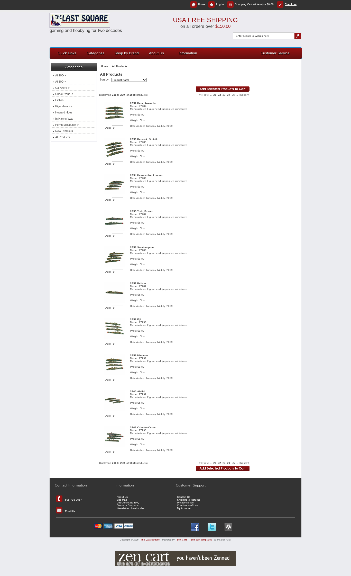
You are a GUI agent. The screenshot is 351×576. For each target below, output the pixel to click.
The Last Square (150, 539)
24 (228, 94)
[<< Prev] (203, 94)
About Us (156, 53)
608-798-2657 (73, 499)
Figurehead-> (63, 106)
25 (233, 94)
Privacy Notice (185, 502)
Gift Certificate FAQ (128, 502)
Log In (220, 4)
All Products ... (64, 137)
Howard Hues (63, 112)
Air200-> (60, 75)
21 (214, 94)
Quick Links (67, 53)
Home (201, 4)
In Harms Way (64, 118)
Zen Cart (182, 539)
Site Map (122, 499)
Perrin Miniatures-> (67, 124)
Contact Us (183, 496)
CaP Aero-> (62, 87)
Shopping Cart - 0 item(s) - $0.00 (254, 4)
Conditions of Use (187, 505)
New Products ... (65, 130)
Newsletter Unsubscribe (130, 508)
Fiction (59, 100)
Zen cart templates (201, 539)
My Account (184, 508)
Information (188, 53)
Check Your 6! (64, 93)
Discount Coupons (127, 505)
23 (224, 94)
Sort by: (105, 79)
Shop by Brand (127, 53)
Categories (95, 53)
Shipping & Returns (188, 499)
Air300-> (60, 81)
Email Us (70, 511)
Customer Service (275, 53)
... (211, 94)
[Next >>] (244, 94)
